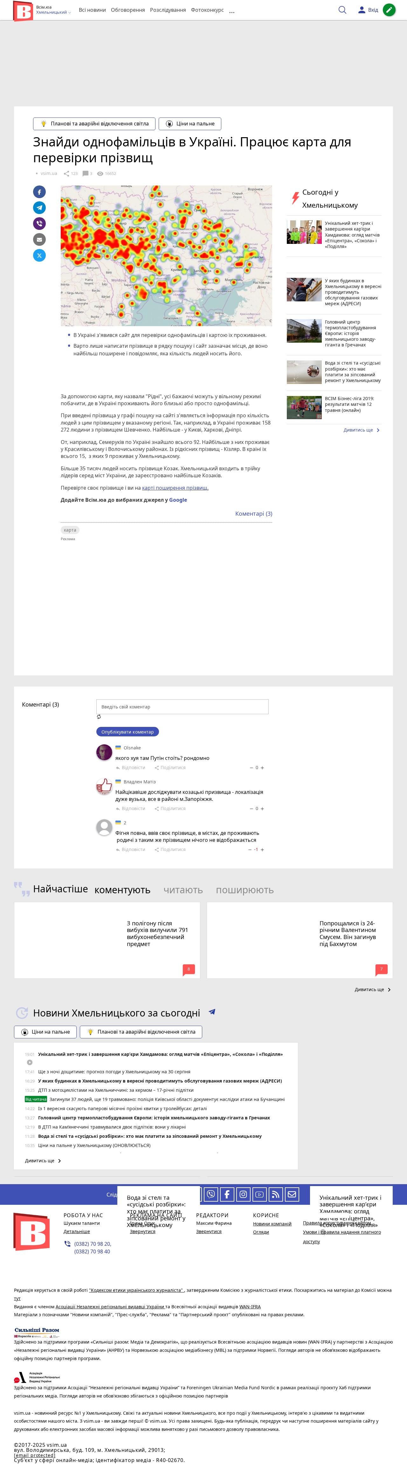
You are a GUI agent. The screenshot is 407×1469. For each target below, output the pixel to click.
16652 (106, 173)
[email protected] (34, 1455)
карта (70, 530)
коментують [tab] (122, 889)
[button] (212, 1013)
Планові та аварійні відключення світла (100, 123)
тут (17, 1298)
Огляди (261, 1232)
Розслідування (168, 9)
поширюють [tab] (245, 889)
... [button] (232, 10)
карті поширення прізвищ (174, 487)
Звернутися (142, 1231)
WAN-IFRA (250, 1307)
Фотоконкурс (207, 9)
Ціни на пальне (195, 123)
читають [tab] (183, 889)
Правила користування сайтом (337, 1223)
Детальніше (77, 1231)
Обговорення (128, 9)
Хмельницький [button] (52, 12)
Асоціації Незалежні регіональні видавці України (110, 1307)
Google (178, 499)
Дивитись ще (363, 430)
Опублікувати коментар (127, 732)
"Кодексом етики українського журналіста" (136, 1290)
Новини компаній (272, 1224)
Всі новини (92, 9)
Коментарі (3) (253, 513)
